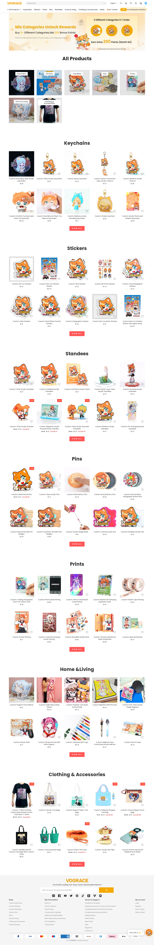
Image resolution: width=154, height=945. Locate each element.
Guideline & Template (92, 903)
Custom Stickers (14, 906)
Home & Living (14, 918)
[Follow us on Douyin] (82, 895)
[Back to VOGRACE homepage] (77, 880)
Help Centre (89, 921)
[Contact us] (121, 3)
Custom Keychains (15, 903)
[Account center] (136, 3)
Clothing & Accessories (17, 921)
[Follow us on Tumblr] (88, 895)
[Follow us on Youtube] (65, 895)
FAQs (86, 925)
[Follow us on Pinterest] (77, 895)
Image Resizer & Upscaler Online (96, 912)
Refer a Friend (140, 912)
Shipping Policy (90, 915)
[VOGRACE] (14, 3)
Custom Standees (15, 909)
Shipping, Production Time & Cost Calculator (100, 906)
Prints (11, 915)
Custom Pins (13, 912)
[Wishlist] (131, 3)
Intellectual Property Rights (54, 915)
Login (137, 903)
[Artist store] (146, 3)
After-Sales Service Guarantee (55, 918)
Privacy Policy (49, 909)
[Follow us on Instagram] (53, 895)
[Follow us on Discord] (100, 895)
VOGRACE (73, 940)
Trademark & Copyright (53, 912)
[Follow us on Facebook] (59, 895)
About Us (48, 903)
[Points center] (141, 3)
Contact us (89, 931)
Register (138, 906)
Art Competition (50, 921)
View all (77, 228)
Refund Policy (89, 918)
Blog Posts (88, 928)
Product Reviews (14, 925)
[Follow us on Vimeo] (94, 895)
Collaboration (49, 925)
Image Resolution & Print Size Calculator (99, 909)
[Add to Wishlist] (31, 174)
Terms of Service (50, 906)
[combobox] (65, 3)
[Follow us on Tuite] (71, 895)
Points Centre (139, 909)
